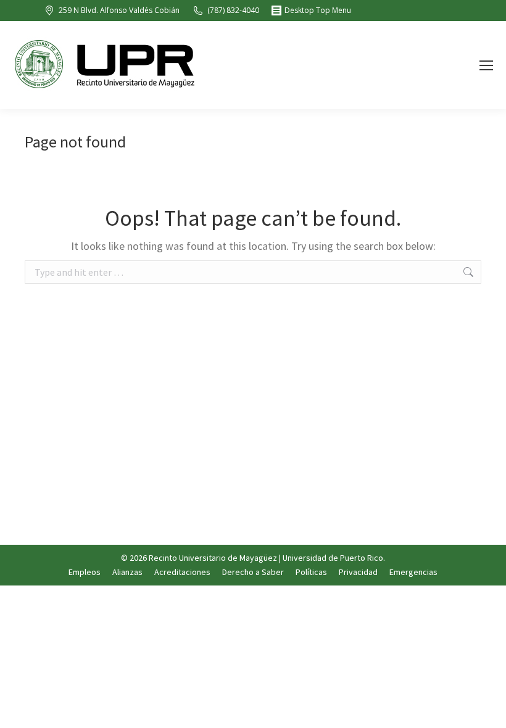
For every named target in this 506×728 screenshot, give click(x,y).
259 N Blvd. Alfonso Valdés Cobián (119, 10)
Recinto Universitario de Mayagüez (213, 557)
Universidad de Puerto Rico (333, 557)
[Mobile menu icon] (486, 65)
